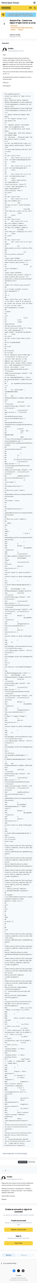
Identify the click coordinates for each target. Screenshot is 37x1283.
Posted (16, 51)
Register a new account (18, 1229)
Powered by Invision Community (18, 1280)
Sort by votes (22, 1162)
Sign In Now (18, 1243)
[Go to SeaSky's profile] (5, 50)
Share (9, 1255)
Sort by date (31, 1162)
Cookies (18, 1275)
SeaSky (17, 35)
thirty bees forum (10, 2)
